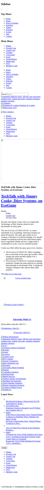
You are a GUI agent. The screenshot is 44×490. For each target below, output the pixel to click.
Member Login (11, 66)
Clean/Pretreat (11, 59)
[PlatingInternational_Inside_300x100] (9, 337)
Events (8, 32)
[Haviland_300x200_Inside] (5, 365)
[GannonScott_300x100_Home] (7, 357)
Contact (9, 36)
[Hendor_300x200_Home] (5, 370)
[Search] (2, 92)
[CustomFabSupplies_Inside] (22, 343)
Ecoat (8, 57)
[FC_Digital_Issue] (9, 108)
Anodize (9, 53)
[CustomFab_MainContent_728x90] (22, 101)
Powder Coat (11, 48)
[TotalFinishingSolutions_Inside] (11, 383)
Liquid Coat (10, 50)
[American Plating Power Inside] (11, 387)
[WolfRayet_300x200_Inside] (6, 390)
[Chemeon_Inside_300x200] (13, 348)
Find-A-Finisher (12, 23)
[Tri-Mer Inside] (4, 352)
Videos (8, 27)
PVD (8, 64)
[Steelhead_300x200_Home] (11, 381)
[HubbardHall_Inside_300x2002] (7, 374)
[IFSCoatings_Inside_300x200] (7, 359)
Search (3, 94)
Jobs (7, 34)
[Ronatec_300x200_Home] (5, 350)
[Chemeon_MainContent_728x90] (5, 103)
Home (8, 19)
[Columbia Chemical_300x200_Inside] (9, 372)
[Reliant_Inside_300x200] (12, 385)
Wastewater (10, 61)
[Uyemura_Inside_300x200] (5, 354)
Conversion (10, 55)
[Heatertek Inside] (10, 363)
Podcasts (9, 30)
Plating (8, 46)
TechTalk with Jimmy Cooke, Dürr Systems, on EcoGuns (21, 200)
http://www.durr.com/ (13, 274)
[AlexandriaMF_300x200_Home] (12, 368)
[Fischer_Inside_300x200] (9, 361)
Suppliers (9, 25)
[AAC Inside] (4, 346)
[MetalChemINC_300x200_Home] (8, 376)
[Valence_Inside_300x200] (13, 379)
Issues (8, 21)
